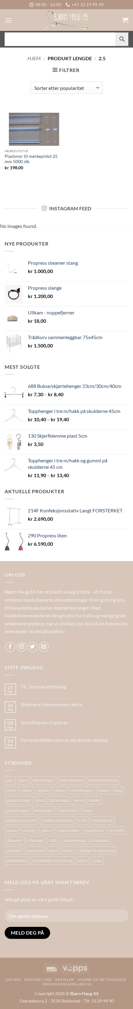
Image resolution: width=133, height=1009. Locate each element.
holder (94, 800)
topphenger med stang (52, 860)
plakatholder (69, 830)
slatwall (13, 850)
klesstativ (67, 810)
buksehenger (71, 780)
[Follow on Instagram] (21, 647)
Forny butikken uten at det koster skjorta (64, 740)
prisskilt (116, 830)
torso (82, 860)
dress (60, 790)
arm (10, 780)
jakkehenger (17, 810)
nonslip (29, 830)
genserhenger (18, 800)
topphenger (16, 860)
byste (11, 790)
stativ (67, 850)
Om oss (13, 979)
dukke (103, 790)
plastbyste (94, 830)
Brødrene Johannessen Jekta (51, 704)
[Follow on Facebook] (10, 647)
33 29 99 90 (102, 1000)
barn (23, 780)
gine (40, 800)
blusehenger (43, 780)
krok (83, 820)
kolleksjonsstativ (21, 820)
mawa (11, 830)
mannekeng (102, 820)
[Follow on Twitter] (33, 647)
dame (27, 790)
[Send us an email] (44, 647)
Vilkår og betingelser (102, 979)
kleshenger (44, 810)
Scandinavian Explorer (44, 722)
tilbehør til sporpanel (96, 850)
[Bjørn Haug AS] (66, 20)
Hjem (34, 58)
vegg (97, 860)
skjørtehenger (74, 840)
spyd (53, 850)
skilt (52, 840)
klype (87, 810)
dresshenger (81, 790)
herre (78, 800)
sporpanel (34, 850)
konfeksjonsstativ (57, 820)
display (43, 790)
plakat (46, 830)
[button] (8, 20)
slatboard (100, 840)
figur (118, 790)
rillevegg (35, 840)
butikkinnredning (103, 780)
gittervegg (58, 800)
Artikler (64, 979)
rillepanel (14, 840)
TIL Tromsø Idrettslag (43, 686)
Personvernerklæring (67, 984)
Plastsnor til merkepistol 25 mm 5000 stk (31, 159)
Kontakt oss (37, 979)
